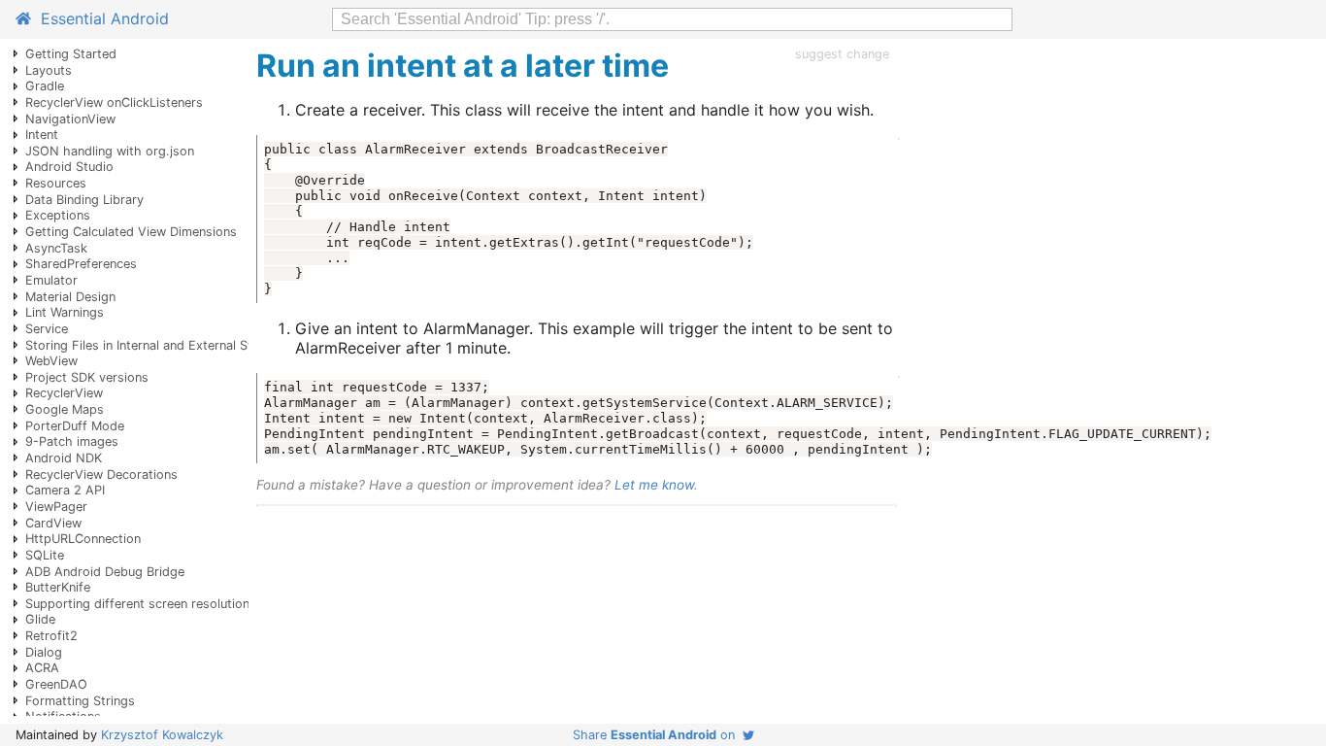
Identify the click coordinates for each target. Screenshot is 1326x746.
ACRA (42, 668)
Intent (41, 134)
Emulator (51, 280)
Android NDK (63, 458)
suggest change (842, 54)
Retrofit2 (51, 635)
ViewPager (56, 506)
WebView (51, 361)
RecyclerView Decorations (101, 474)
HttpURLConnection (83, 538)
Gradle (44, 86)
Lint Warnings (64, 312)
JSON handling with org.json (109, 151)
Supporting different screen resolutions (140, 603)
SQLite (44, 555)
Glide (40, 619)
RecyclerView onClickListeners (114, 102)
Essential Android (100, 18)
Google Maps (64, 409)
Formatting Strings (80, 701)
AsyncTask (56, 248)
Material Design (70, 296)
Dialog (43, 652)
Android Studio (69, 166)
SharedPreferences (81, 263)
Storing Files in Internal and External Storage (155, 345)
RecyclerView (64, 393)
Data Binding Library (84, 199)
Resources (55, 183)
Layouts (48, 70)
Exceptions (57, 215)
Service (46, 329)
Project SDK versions (87, 377)
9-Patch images (71, 441)
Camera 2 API (65, 490)
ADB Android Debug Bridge (104, 571)
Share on (658, 735)
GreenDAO (56, 684)
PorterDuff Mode (74, 426)
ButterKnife (57, 587)
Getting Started (70, 54)
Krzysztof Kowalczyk (162, 735)
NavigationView (70, 119)
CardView (53, 523)
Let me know (654, 484)
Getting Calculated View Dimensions (131, 231)
